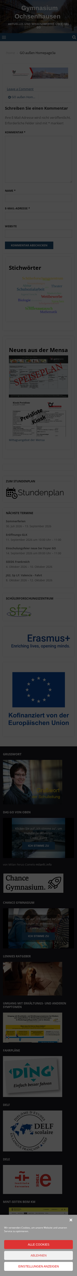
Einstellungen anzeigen (38, 1266)
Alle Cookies (38, 1244)
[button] (71, 1220)
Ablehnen (39, 1255)
